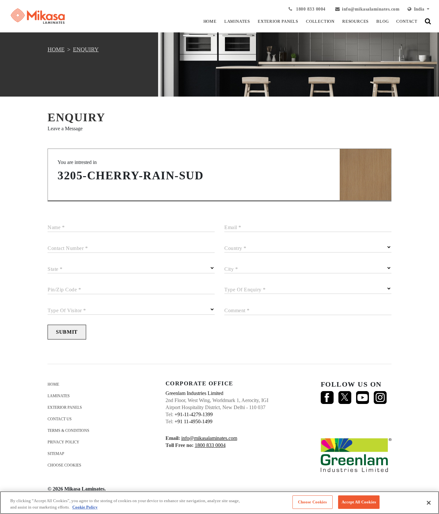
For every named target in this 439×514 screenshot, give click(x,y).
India (418, 9)
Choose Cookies (64, 465)
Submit (67, 332)
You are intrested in (77, 162)
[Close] (429, 503)
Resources (355, 21)
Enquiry (86, 49)
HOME (210, 21)
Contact (406, 21)
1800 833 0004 (310, 9)
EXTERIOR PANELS (278, 21)
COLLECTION (320, 21)
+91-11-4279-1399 (194, 414)
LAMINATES (237, 21)
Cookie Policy (85, 507)
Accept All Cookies (359, 502)
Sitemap (56, 453)
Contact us (60, 419)
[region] (219, 502)
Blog (382, 21)
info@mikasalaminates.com (370, 9)
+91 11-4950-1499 (193, 421)
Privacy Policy (63, 442)
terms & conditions (68, 430)
